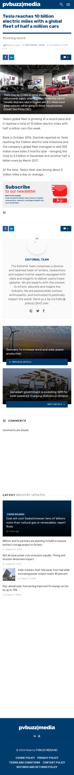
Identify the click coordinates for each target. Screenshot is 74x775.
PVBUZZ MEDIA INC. (47, 750)
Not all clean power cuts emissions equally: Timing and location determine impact (34, 557)
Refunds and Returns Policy (37, 767)
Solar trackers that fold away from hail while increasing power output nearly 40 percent (44, 572)
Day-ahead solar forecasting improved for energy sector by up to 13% (36, 588)
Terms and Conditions (24, 762)
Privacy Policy (47, 758)
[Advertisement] (30, 462)
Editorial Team (35, 45)
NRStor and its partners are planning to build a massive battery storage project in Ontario (34, 543)
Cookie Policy (25, 758)
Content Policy (54, 762)
